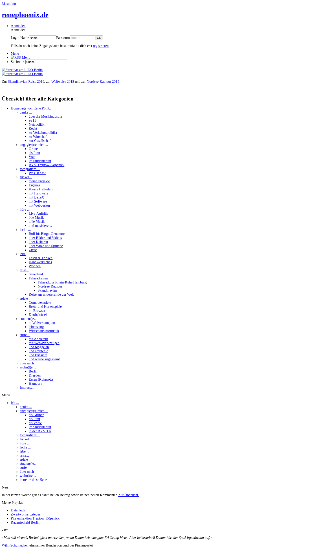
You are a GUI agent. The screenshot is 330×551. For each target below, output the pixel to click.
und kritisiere (38, 355)
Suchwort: (18, 62)
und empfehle (38, 351)
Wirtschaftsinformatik (44, 331)
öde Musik (36, 217)
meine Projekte (39, 181)
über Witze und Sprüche (46, 246)
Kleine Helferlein (41, 189)
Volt (32, 157)
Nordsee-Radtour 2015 (103, 81)
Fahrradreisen (38, 278)
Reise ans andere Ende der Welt (51, 294)
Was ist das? (37, 173)
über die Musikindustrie (45, 116)
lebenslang (36, 327)
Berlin (33, 371)
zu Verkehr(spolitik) (43, 132)
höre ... (25, 209)
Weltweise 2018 (62, 81)
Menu (15, 53)
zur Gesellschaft (40, 141)
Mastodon (9, 4)
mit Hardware (38, 193)
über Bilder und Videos (45, 238)
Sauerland (36, 274)
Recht (33, 128)
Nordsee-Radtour (50, 286)
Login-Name (20, 38)
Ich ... (15, 403)
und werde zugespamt (44, 359)
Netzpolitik (36, 124)
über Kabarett (38, 242)
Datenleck (18, 510)
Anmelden (18, 26)
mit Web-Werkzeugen (44, 343)
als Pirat (34, 153)
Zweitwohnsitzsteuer (25, 514)
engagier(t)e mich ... (34, 145)
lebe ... (24, 451)
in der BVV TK (40, 431)
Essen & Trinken (41, 258)
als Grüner (36, 415)
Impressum (27, 387)
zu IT (32, 120)
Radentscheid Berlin (25, 522)
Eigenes (34, 185)
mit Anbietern (38, 339)
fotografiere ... (30, 169)
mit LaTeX (36, 197)
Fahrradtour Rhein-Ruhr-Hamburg (62, 282)
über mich (27, 363)
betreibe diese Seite (33, 480)
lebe (23, 254)
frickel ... (26, 177)
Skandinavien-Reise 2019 (26, 81)
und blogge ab (39, 347)
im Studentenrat (40, 161)
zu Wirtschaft (38, 136)
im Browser (37, 310)
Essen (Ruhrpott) (41, 379)
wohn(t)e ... (28, 367)
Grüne (33, 149)
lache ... (25, 230)
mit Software (38, 201)
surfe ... (25, 335)
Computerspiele (40, 302)
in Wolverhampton (42, 323)
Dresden (35, 375)
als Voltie (35, 423)
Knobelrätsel (38, 315)
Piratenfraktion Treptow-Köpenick (35, 518)
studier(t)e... (28, 319)
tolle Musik (37, 221)
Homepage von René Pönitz (31, 108)
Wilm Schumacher (15, 545)
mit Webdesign (39, 205)
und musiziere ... (40, 226)
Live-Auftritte (38, 213)
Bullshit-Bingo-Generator (47, 234)
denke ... (26, 112)
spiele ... (25, 298)
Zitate (33, 250)
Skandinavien (47, 290)
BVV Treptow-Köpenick (46, 165)
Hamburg (35, 383)
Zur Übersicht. (128, 495)
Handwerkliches (40, 262)
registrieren (101, 46)
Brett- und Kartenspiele (45, 306)
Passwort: (63, 38)
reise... (24, 270)
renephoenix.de (25, 15)
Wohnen (35, 266)
